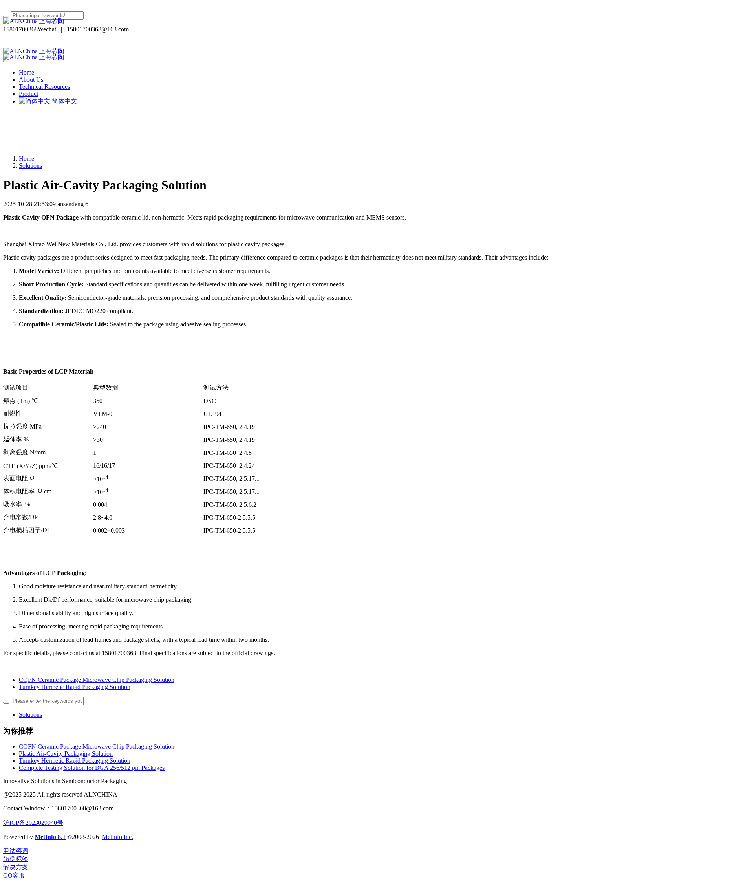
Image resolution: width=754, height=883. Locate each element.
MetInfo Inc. (117, 837)
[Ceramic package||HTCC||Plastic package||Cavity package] (377, 21)
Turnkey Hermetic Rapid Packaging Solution (74, 760)
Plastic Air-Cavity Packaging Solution (66, 753)
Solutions (30, 165)
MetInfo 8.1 (50, 837)
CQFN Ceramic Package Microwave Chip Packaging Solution (96, 746)
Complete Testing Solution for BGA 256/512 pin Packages (92, 767)
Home (26, 72)
